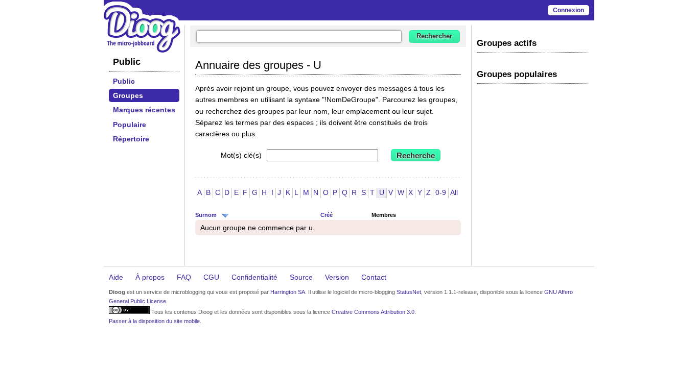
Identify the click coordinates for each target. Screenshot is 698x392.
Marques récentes (144, 110)
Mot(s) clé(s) (241, 155)
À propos (150, 277)
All (454, 192)
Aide (116, 277)
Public (124, 81)
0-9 (440, 192)
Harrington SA (287, 292)
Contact (373, 277)
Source (301, 277)
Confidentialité (254, 277)
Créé (326, 215)
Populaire (129, 124)
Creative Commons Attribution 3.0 (373, 312)
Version (337, 277)
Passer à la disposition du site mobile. (155, 321)
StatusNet (409, 292)
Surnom (206, 215)
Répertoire (131, 139)
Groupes (128, 95)
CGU (211, 277)
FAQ (184, 277)
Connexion (568, 10)
